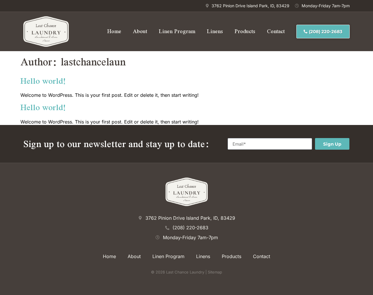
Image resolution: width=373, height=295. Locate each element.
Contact (276, 31)
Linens (215, 31)
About (140, 31)
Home (114, 31)
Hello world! (43, 80)
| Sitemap (213, 272)
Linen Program (177, 31)
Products (245, 31)
